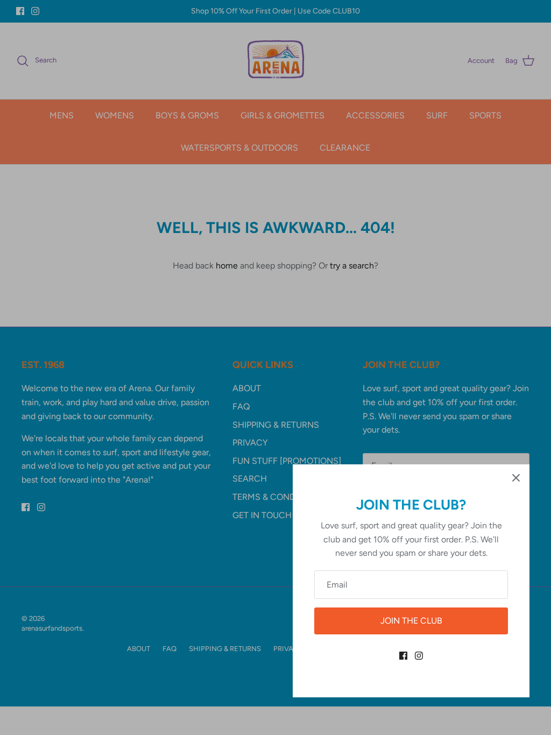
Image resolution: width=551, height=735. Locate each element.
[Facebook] (403, 656)
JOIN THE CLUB (411, 621)
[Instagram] (419, 656)
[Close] (516, 478)
